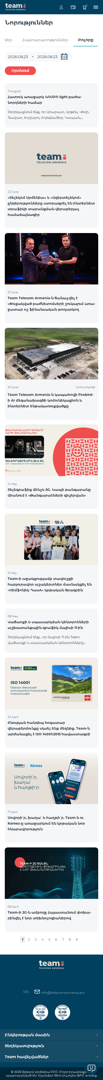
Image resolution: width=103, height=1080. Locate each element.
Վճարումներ (73, 7)
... (64, 56)
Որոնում (20, 70)
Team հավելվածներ (26, 1057)
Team (15, 6)
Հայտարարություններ (45, 40)
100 (26, 992)
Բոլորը (85, 40)
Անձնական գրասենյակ (61, 7)
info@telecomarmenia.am (62, 992)
